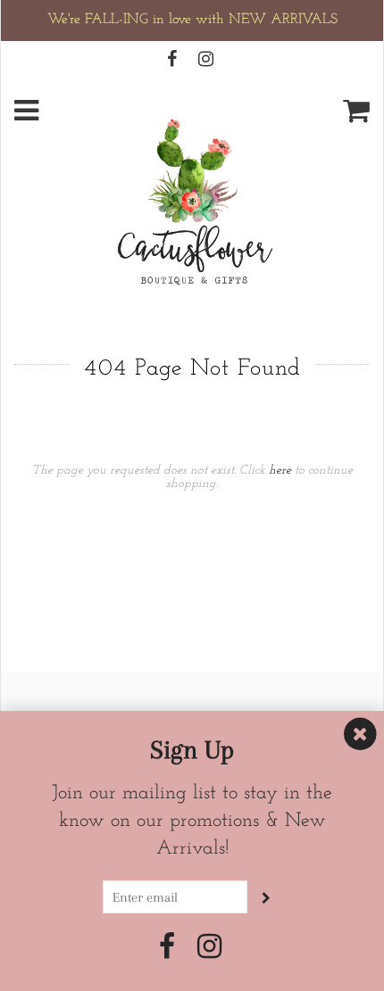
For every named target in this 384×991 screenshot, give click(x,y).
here (280, 470)
